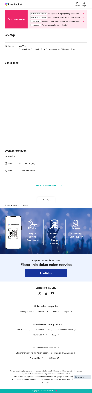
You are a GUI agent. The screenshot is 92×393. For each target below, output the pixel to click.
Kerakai (9, 156)
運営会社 (53, 358)
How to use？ (38, 335)
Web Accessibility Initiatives (44, 348)
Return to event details (46, 186)
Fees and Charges (61, 311)
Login (84, 5)
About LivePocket (65, 330)
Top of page (47, 200)
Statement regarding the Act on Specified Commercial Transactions (44, 353)
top (8, 205)
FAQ (54, 335)
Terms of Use (35, 358)
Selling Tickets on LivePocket (32, 311)
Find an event (22, 330)
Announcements (43, 330)
